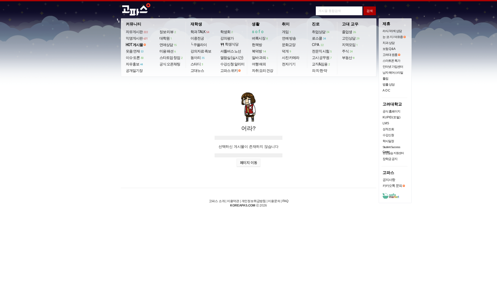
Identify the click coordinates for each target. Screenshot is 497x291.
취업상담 (320, 32)
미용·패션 (167, 51)
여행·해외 (259, 64)
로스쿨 (319, 38)
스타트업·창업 (170, 58)
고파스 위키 (229, 70)
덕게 (286, 51)
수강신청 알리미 (232, 64)
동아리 (197, 58)
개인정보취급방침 (254, 201)
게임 (286, 32)
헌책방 (257, 45)
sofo (258, 31)
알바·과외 (260, 58)
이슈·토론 (134, 58)
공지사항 (389, 180)
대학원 (165, 38)
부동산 (348, 58)
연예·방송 (289, 38)
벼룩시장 (260, 38)
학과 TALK (200, 32)
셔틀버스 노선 (230, 51)
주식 (347, 51)
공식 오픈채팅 (169, 64)
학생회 (226, 32)
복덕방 (259, 51)
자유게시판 (137, 32)
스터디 (197, 64)
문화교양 (288, 45)
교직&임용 (321, 64)
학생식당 (229, 44)
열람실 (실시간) (231, 58)
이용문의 (274, 201)
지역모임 (350, 45)
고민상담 (350, 38)
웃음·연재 (134, 51)
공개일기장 (134, 70)
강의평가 (227, 38)
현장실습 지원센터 (393, 153)
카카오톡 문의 (392, 186)
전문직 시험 (322, 51)
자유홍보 (134, 64)
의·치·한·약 (319, 70)
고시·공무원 (322, 58)
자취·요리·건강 (262, 70)
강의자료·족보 (201, 51)
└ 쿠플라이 (199, 45)
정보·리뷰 (167, 32)
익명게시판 (137, 38)
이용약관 (233, 201)
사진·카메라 (290, 58)
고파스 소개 (217, 201)
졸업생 (349, 32)
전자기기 (288, 64)
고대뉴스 (197, 70)
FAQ (285, 201)
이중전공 (197, 38)
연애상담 (168, 45)
